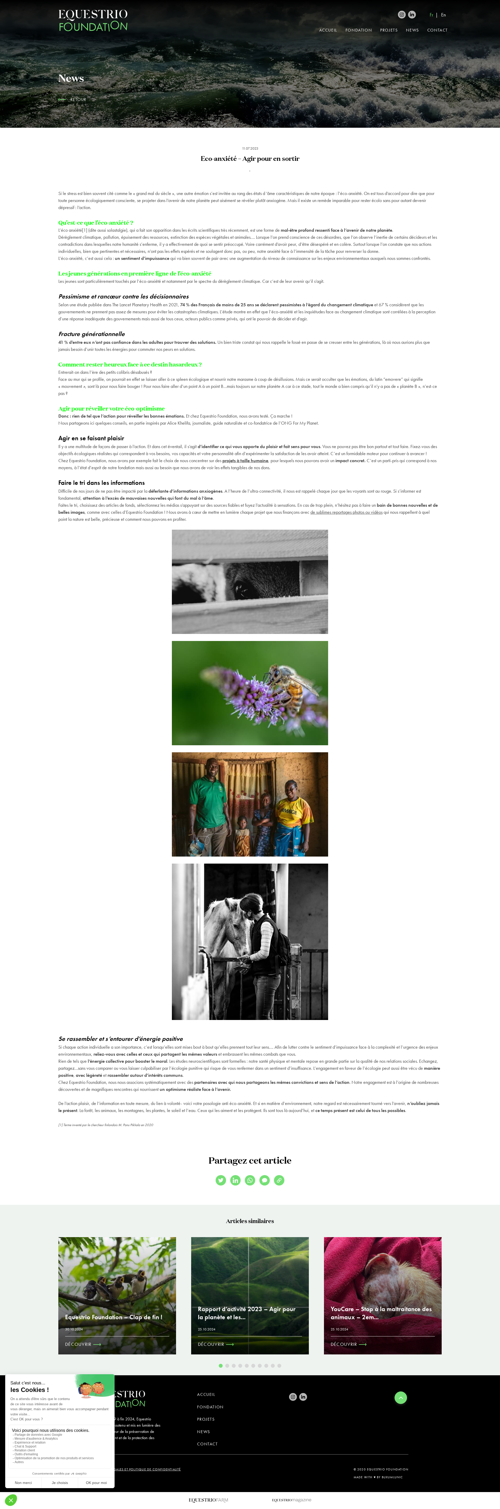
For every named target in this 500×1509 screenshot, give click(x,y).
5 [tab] (247, 1366)
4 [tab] (240, 1366)
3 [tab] (234, 1366)
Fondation (359, 30)
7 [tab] (260, 1366)
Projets (389, 30)
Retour (78, 99)
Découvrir (79, 1344)
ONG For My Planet (299, 423)
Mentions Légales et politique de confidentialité (136, 1469)
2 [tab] (227, 1366)
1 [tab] (221, 1366)
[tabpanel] (117, 1295)
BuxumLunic (392, 1477)
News (412, 30)
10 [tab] (279, 1366)
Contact (437, 30)
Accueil (328, 30)
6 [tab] (253, 1366)
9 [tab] (273, 1366)
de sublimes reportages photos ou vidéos (346, 512)
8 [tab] (266, 1366)
